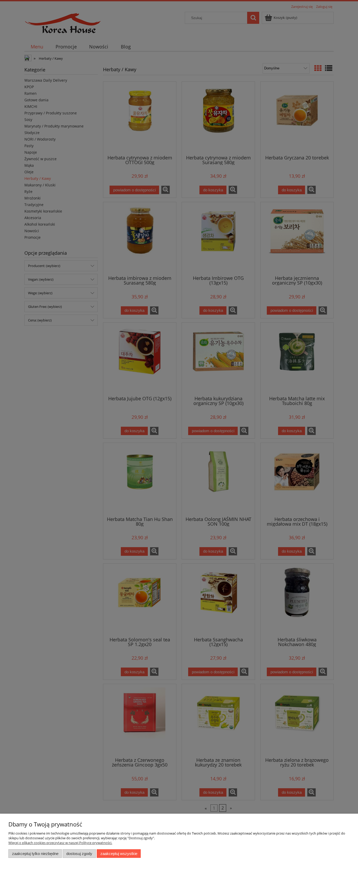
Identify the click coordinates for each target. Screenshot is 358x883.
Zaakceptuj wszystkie (118, 853)
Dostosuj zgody (79, 853)
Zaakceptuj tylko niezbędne (35, 853)
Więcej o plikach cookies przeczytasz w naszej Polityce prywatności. (60, 842)
